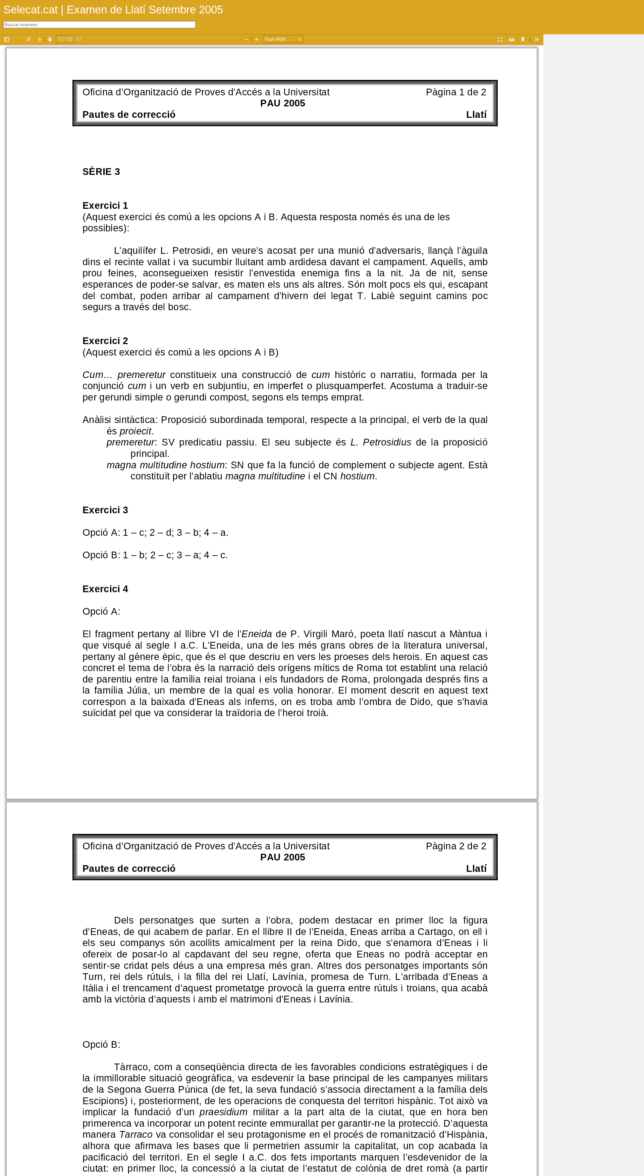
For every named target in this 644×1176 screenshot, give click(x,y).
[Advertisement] (593, 135)
